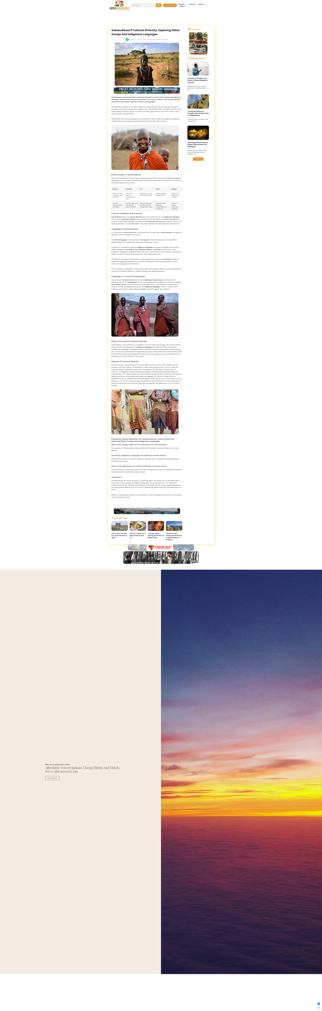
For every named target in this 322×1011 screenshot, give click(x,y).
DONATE (182, 6)
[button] (198, 159)
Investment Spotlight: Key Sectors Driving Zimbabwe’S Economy (197, 80)
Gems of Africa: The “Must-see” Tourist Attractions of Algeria (119, 535)
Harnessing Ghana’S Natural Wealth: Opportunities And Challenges (197, 144)
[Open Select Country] (175, 5)
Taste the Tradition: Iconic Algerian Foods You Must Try (137, 535)
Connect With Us (52, 778)
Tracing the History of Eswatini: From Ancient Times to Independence (198, 113)
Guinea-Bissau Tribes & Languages (158, 39)
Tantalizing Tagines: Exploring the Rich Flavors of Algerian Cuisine (156, 535)
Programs (181, 4)
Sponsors (192, 4)
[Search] (159, 5)
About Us (201, 4)
